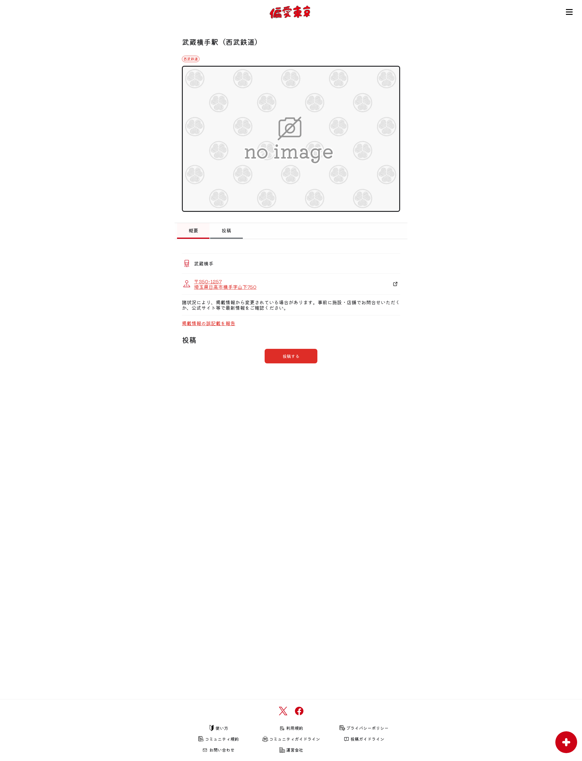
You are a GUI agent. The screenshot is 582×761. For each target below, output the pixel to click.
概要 (193, 230)
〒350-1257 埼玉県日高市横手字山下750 (225, 284)
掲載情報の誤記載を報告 (208, 323)
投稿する (291, 356)
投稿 (226, 230)
